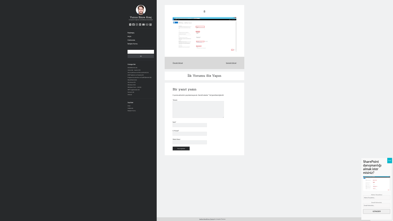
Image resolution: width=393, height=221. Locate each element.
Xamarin (130, 92)
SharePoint (131, 80)
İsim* (174, 122)
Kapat (389, 160)
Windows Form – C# (133, 87)
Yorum (175, 100)
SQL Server (131, 82)
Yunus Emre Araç (141, 17)
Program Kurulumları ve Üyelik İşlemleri (139, 77)
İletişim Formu (133, 44)
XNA (129, 94)
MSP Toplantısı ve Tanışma (135, 75)
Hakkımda (131, 40)
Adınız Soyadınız (376, 195)
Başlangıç (131, 33)
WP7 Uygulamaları (133, 89)
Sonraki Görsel (231, 63)
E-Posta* (176, 131)
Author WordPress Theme (206, 219)
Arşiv (129, 36)
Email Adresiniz (376, 202)
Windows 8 (131, 85)
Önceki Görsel (178, 63)
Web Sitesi (176, 139)
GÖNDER (377, 211)
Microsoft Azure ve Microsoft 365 (137, 72)
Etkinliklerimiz (132, 67)
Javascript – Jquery (133, 70)
